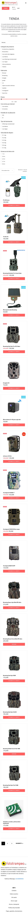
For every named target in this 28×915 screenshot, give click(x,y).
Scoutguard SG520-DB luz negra (11, 529)
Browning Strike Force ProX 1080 (11, 748)
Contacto (14, 890)
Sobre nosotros (14, 894)
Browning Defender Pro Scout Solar (12, 273)
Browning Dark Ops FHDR (9, 675)
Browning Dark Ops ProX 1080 (10, 785)
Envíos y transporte (14, 904)
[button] (14, 205)
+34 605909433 (19, 879)
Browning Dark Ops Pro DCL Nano (11, 346)
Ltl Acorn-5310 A (7, 456)
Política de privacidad (14, 907)
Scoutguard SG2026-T (8, 492)
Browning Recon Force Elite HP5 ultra (12, 639)
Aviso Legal (14, 901)
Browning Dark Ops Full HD (10, 712)
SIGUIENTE (19, 843)
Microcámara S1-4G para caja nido (12, 419)
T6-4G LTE (5, 236)
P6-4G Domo (6, 200)
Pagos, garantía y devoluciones (14, 911)
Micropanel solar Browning (10, 309)
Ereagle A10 (6, 383)
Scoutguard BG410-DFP (9, 565)
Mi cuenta (14, 897)
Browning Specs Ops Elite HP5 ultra (12, 602)
